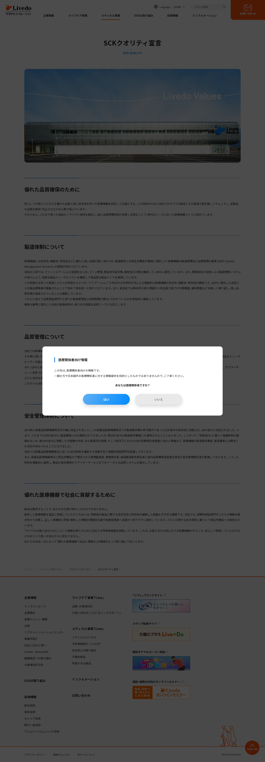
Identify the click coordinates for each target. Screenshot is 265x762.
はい (106, 399)
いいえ (158, 399)
